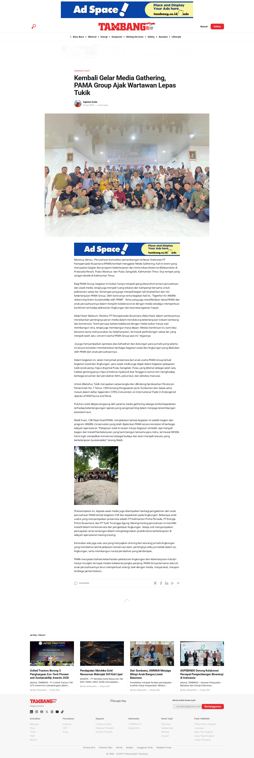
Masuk (204, 26)
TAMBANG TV (135, 724)
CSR (65, 728)
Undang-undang (103, 724)
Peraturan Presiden (105, 728)
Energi (104, 36)
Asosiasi (163, 36)
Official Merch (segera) (205, 724)
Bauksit (33, 739)
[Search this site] (33, 26)
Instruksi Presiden (104, 732)
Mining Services (134, 36)
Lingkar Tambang (202, 739)
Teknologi (165, 724)
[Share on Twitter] (155, 583)
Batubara (34, 724)
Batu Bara (78, 36)
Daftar (217, 26)
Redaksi (129, 747)
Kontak (119, 747)
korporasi (67, 724)
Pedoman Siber (106, 747)
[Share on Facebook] (161, 583)
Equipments (133, 728)
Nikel (32, 736)
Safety (151, 36)
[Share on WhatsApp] (172, 583)
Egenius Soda (90, 102)
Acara (65, 732)
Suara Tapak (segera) (204, 736)
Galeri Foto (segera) (203, 732)
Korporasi (117, 36)
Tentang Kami (89, 747)
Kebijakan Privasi (163, 747)
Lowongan (199, 728)
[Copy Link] (178, 583)
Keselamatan (167, 728)
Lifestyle (176, 36)
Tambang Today (82, 70)
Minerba (165, 732)
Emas (32, 728)
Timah (33, 732)
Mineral (92, 36)
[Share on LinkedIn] (166, 583)
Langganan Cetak (145, 747)
